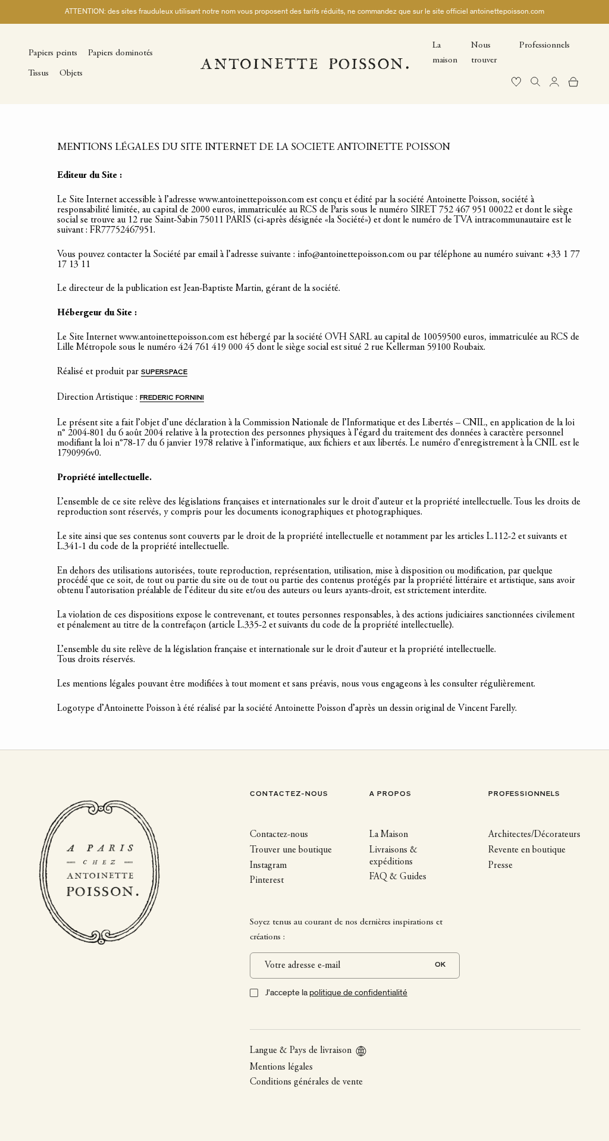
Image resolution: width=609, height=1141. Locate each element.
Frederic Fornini (172, 398)
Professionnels (544, 45)
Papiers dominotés (120, 53)
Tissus (39, 73)
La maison (444, 53)
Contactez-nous (279, 834)
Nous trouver (484, 53)
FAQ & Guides (397, 877)
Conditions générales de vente (306, 1082)
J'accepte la (336, 992)
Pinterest (267, 880)
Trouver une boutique (291, 850)
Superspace (164, 373)
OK (440, 965)
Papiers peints (53, 53)
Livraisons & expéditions (393, 856)
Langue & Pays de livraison (300, 1050)
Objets (71, 73)
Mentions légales (281, 1067)
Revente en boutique (527, 850)
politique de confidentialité (358, 992)
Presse (500, 865)
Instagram (268, 865)
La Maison (388, 834)
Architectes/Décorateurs (534, 834)
